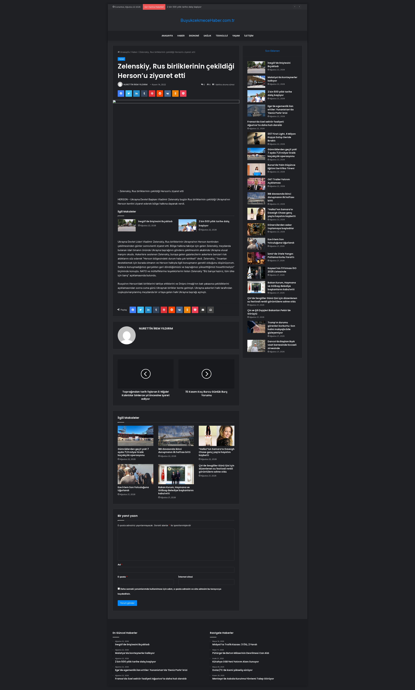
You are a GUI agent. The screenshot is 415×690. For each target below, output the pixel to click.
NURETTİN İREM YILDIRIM (136, 84)
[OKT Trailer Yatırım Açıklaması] (256, 184)
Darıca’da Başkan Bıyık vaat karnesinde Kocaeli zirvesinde (282, 345)
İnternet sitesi (185, 576)
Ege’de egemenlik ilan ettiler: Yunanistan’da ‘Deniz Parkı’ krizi (281, 110)
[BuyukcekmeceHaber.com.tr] (207, 20)
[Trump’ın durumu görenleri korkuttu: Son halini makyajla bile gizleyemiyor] (256, 327)
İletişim (248, 35)
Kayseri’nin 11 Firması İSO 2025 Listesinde (282, 270)
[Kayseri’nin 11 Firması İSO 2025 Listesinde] (256, 273)
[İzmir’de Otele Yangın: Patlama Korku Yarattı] (256, 258)
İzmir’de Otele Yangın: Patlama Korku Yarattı (281, 255)
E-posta (122, 576)
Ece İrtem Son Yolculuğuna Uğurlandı (133, 489)
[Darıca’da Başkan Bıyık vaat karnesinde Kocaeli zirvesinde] (256, 346)
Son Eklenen (272, 50)
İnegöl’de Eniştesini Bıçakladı (155, 221)
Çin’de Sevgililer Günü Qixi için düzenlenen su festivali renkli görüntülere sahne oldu (216, 468)
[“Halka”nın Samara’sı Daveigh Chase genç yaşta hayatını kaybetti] (216, 436)
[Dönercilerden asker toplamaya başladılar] (256, 229)
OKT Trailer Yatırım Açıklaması (279, 181)
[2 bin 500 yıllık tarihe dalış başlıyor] (187, 225)
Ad (120, 564)
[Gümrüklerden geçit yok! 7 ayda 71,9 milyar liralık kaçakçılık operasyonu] (135, 436)
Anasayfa (167, 35)
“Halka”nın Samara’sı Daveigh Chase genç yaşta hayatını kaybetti (216, 452)
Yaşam (236, 35)
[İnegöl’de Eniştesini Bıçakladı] (127, 225)
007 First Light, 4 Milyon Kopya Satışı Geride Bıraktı (282, 137)
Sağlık (207, 35)
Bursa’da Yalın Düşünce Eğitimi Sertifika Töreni (281, 166)
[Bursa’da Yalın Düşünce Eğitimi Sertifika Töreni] (256, 169)
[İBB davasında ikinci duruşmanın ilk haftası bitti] (176, 436)
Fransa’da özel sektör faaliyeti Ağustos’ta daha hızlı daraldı (265, 123)
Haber (180, 35)
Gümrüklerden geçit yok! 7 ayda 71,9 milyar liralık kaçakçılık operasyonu (133, 452)
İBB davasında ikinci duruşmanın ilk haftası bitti (174, 450)
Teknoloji (222, 35)
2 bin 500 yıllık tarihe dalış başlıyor (184, 7)
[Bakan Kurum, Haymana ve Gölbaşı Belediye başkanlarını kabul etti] (176, 474)
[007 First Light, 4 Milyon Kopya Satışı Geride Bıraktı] (256, 138)
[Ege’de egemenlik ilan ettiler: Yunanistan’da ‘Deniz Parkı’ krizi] (256, 111)
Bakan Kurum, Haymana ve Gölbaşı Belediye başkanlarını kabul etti (176, 490)
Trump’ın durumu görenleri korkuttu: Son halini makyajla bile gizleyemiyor (281, 327)
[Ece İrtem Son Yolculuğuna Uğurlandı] (135, 474)
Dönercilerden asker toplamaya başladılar (281, 226)
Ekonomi (194, 35)
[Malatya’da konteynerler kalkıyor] (256, 82)
